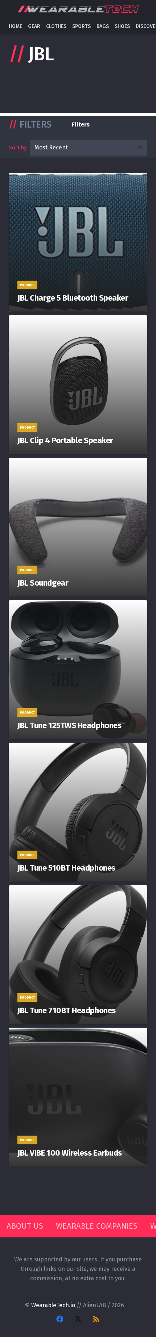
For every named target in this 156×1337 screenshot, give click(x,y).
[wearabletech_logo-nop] (77, 9)
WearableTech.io (53, 1305)
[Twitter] (78, 1319)
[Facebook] (60, 1319)
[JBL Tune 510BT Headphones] (78, 812)
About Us (25, 1226)
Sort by (17, 147)
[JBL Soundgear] (78, 527)
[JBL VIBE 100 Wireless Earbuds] (78, 1097)
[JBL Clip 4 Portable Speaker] (78, 384)
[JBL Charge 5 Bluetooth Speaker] (78, 242)
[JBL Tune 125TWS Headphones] (78, 669)
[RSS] (96, 1319)
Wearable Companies (96, 1226)
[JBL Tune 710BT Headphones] (78, 954)
